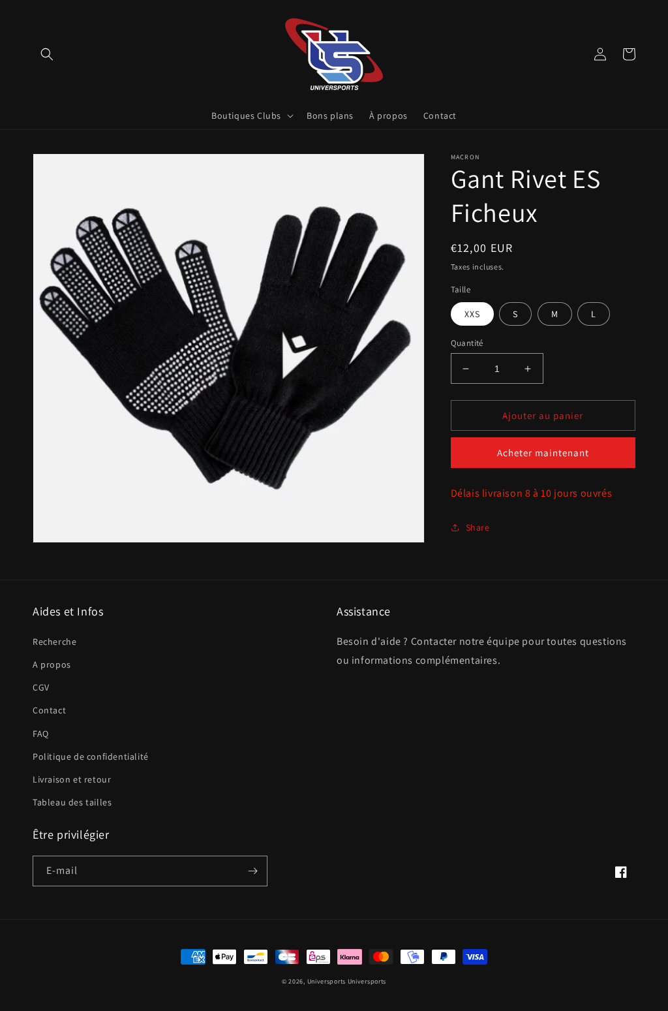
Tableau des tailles (72, 802)
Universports (326, 981)
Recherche (54, 641)
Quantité (467, 343)
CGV (41, 687)
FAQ (41, 733)
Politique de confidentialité (91, 756)
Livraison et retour (72, 779)
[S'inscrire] (252, 871)
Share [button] (478, 527)
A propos (52, 664)
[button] (47, 54)
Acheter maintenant (543, 452)
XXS (472, 314)
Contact (49, 710)
